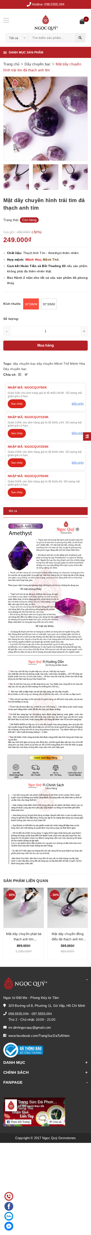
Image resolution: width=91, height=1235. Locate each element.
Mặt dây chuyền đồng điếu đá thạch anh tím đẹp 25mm (37, 939)
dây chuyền (45, 363)
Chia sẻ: (9, 374)
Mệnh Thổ (61, 363)
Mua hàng (45, 345)
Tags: (8, 363)
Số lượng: (11, 319)
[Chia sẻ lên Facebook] (20, 374)
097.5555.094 (42, 1014)
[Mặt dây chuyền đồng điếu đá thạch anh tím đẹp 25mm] (37, 908)
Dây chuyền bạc (15, 369)
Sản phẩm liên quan (25, 880)
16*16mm (31, 304)
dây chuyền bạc (24, 363)
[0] (82, 22)
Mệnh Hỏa (77, 363)
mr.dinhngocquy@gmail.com (29, 1027)
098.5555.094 (54, 4)
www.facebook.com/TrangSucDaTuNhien (39, 1036)
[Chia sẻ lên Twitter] (26, 374)
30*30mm (49, 304)
